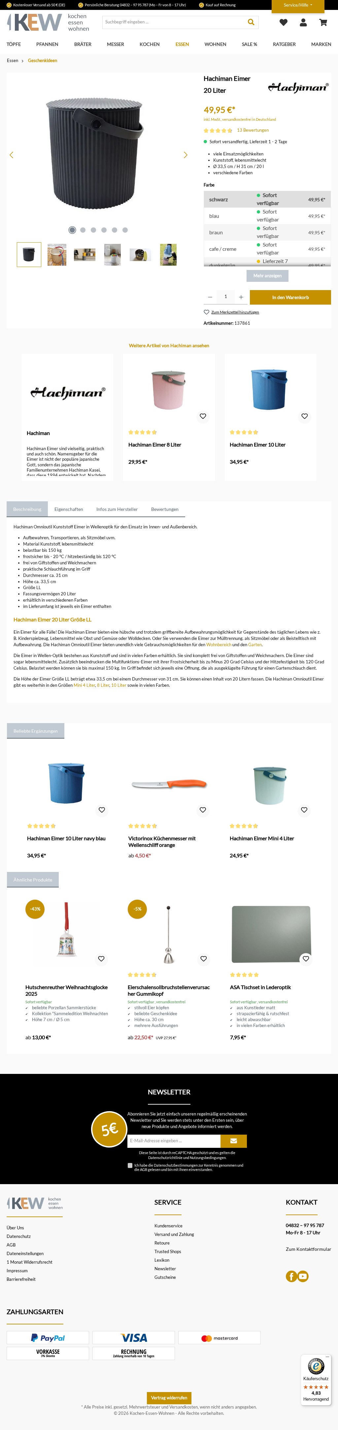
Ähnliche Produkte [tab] (33, 879)
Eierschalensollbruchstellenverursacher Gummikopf (169, 990)
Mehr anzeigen (268, 275)
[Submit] (233, 1141)
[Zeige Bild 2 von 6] (82, 230)
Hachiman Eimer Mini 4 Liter (262, 838)
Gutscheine (165, 1277)
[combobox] (173, 22)
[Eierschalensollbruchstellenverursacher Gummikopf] (169, 934)
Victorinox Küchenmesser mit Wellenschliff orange (162, 841)
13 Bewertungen (253, 130)
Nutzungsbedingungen (208, 1158)
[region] (98, 170)
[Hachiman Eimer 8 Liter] (169, 392)
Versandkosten (183, 1407)
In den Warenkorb (290, 297)
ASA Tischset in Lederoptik (260, 987)
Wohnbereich (218, 644)
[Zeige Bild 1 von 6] (72, 230)
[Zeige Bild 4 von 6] (104, 230)
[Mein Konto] (303, 22)
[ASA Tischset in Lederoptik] (271, 934)
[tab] (27, 509)
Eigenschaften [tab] (68, 509)
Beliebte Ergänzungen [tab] (36, 731)
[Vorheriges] (12, 155)
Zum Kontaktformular (308, 1249)
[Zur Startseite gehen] (48, 22)
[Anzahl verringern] (210, 297)
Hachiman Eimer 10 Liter (258, 444)
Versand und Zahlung (174, 1234)
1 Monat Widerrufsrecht (29, 1262)
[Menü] (327, 1358)
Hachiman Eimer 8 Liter (154, 444)
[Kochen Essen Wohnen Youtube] (303, 1276)
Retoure (162, 1243)
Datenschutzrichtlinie (165, 1158)
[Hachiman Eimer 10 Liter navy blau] (67, 785)
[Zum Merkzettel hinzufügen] (203, 417)
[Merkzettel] (283, 22)
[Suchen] (251, 22)
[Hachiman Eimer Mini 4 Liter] (270, 785)
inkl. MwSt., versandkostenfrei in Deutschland (240, 119)
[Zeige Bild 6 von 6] (125, 230)
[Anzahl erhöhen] (241, 297)
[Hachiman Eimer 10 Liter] (270, 392)
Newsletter (165, 1268)
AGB (143, 1169)
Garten (255, 644)
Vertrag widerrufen (169, 1397)
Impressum (17, 1270)
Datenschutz (19, 1236)
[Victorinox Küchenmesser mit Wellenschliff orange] (169, 785)
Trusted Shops (167, 1251)
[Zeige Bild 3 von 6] (93, 230)
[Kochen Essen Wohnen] (35, 1202)
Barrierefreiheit (21, 1279)
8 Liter (103, 685)
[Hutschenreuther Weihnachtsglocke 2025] (66, 934)
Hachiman (38, 433)
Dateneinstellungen (25, 1253)
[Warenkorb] (323, 22)
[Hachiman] (298, 86)
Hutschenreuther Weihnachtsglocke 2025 (66, 990)
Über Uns (15, 1227)
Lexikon (161, 1260)
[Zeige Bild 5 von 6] (114, 230)
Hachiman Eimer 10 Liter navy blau (66, 838)
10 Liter (118, 685)
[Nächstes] (185, 155)
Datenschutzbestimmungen (176, 1165)
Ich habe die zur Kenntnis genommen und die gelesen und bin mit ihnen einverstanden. (188, 1167)
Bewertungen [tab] (165, 509)
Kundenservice (168, 1225)
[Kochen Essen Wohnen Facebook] (291, 1276)
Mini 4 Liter (84, 685)
